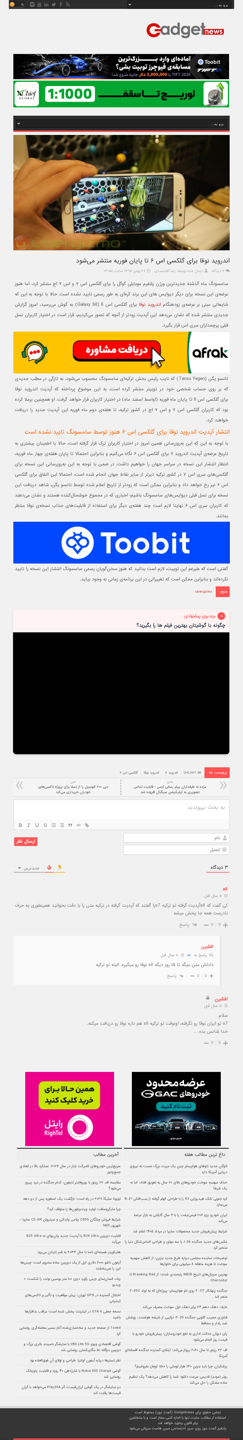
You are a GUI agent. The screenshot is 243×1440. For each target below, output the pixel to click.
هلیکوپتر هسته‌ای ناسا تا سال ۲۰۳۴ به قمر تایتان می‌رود (79, 1252)
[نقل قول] (70, 825)
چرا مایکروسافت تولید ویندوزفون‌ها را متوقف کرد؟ (84, 1209)
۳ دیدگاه (218, 271)
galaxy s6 (192, 772)
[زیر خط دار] (37, 825)
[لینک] (87, 825)
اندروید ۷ (171, 772)
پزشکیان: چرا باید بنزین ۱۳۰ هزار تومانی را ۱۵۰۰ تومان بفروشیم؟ (181, 1366)
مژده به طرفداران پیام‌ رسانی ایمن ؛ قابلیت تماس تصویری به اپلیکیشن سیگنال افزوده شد (170, 787)
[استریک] (45, 825)
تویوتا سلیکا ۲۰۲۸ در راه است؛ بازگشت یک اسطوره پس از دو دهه (72, 1199)
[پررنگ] (20, 825)
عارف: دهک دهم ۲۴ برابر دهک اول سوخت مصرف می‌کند (185, 1307)
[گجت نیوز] (185, 40)
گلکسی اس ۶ (129, 772)
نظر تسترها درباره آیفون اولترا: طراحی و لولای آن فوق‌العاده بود (75, 1360)
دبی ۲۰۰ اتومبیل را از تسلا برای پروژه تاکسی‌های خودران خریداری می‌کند (73, 787)
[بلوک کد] (78, 825)
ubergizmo (203, 591)
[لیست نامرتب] (62, 825)
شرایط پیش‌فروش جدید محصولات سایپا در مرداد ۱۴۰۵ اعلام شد (180, 1231)
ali (189, 955)
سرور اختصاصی (182, 1428)
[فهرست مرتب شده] (53, 825)
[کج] (29, 825)
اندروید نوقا (150, 304)
